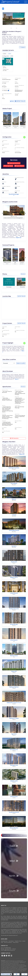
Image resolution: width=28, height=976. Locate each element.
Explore (18, 237)
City (3, 97)
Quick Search (11, 941)
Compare (23, 47)
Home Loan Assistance (14, 163)
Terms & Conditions (8, 942)
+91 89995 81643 (7, 947)
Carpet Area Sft (5, 81)
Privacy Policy (15, 942)
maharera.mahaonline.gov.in (7, 971)
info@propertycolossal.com (9, 950)
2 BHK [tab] (4, 53)
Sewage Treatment (6, 186)
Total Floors (4, 140)
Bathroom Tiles (18, 390)
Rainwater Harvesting (19, 181)
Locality (4, 85)
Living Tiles (17, 405)
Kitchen (3, 405)
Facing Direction (5, 151)
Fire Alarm (4, 427)
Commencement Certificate (5, 334)
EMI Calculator (15, 438)
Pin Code (17, 93)
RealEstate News (4, 941)
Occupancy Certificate (20, 330)
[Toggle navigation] (25, 2)
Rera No (16, 88)
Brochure (23, 386)
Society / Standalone (19, 85)
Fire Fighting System (19, 177)
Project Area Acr (5, 330)
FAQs (2, 942)
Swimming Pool (5, 190)
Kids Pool (4, 181)
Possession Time (6, 88)
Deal (12, 101)
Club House (17, 190)
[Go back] (3, 9)
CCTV (3, 177)
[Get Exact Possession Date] (8, 90)
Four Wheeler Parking (19, 147)
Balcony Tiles (5, 390)
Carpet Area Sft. (5, 144)
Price (16, 81)
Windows (4, 420)
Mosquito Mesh (18, 420)
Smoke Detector (18, 427)
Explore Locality (21, 363)
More (16, 379)
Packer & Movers (20, 165)
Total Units (4, 326)
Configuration (18, 78)
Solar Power (17, 186)
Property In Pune (18, 941)
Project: (4, 34)
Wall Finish (17, 414)
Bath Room (17, 144)
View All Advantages (14, 194)
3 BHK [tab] (9, 53)
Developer (4, 78)
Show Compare (6, 974)
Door (3, 396)
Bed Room (4, 147)
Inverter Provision (6, 431)
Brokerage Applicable (7, 93)
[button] (11, 28)
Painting (4, 414)
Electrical (17, 396)
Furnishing (17, 151)
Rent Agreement (9, 165)
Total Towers (17, 326)
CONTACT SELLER (20, 101)
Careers (23, 941)
